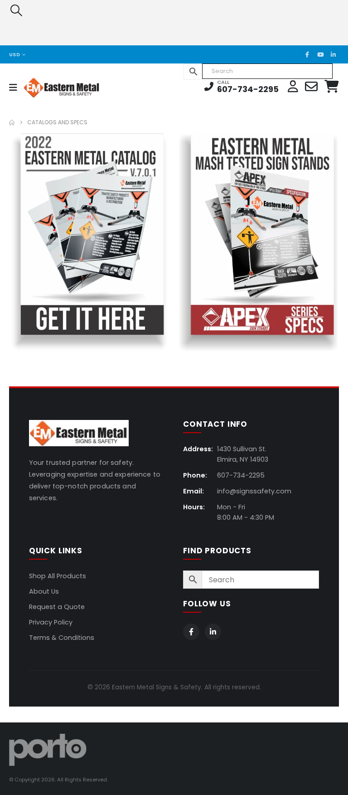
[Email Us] (311, 86)
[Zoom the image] (89, 138)
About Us (44, 591)
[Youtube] (320, 54)
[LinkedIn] (333, 54)
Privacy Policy (50, 622)
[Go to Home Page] (11, 122)
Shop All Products (57, 575)
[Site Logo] (48, 87)
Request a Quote (57, 606)
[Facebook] (307, 54)
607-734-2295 (248, 89)
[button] (16, 10)
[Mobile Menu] (16, 87)
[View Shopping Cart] (331, 86)
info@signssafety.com (254, 491)
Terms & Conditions (61, 637)
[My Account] (293, 87)
